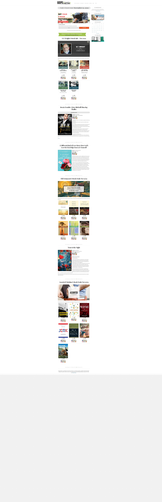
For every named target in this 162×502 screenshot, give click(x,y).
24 (97, 30)
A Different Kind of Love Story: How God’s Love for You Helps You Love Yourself (74, 146)
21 (92, 30)
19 (101, 28)
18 (99, 28)
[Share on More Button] (80, 102)
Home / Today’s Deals (76, 3)
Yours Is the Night (74, 248)
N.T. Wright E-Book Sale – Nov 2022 (74, 38)
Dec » (98, 33)
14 (92, 28)
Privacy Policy (74, 372)
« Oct (97, 33)
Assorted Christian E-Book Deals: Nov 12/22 (73, 282)
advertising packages (100, 20)
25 (99, 30)
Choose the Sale (86, 3)
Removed (69, 142)
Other (93, 3)
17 (97, 28)
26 (101, 30)
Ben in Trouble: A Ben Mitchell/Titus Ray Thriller (73, 108)
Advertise (90, 3)
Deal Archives (82, 3)
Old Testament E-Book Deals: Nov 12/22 (74, 179)
